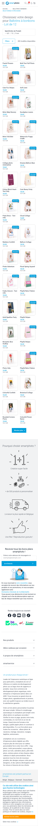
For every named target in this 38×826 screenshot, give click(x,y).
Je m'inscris (8, 564)
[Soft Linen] (27, 78)
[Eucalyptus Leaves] (27, 102)
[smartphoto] (12, 3)
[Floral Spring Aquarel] (27, 257)
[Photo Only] (10, 358)
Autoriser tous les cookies (11, 816)
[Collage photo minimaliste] (10, 153)
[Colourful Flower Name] (27, 407)
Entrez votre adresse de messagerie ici (17, 555)
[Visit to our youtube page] (19, 615)
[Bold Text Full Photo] (27, 53)
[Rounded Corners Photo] (10, 407)
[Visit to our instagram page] (24, 615)
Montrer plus (18, 430)
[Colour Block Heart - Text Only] (10, 179)
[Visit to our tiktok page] (28, 615)
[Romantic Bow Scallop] (10, 332)
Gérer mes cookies (9, 822)
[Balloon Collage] (27, 232)
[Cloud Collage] (27, 206)
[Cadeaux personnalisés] (10, 9)
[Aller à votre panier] (34, 3)
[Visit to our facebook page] (9, 615)
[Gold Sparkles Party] (10, 307)
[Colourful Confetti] (10, 383)
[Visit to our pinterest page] (14, 615)
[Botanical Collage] (27, 383)
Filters (7, 41)
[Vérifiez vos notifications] (31, 3)
